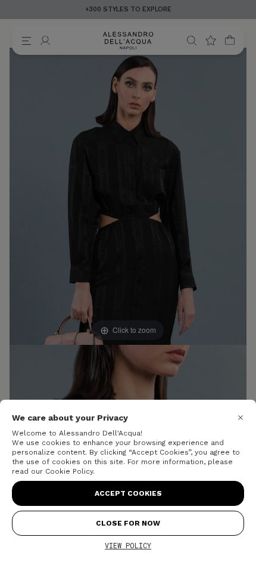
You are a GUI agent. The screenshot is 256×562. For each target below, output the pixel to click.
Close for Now (128, 523)
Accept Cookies (128, 493)
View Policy (128, 545)
